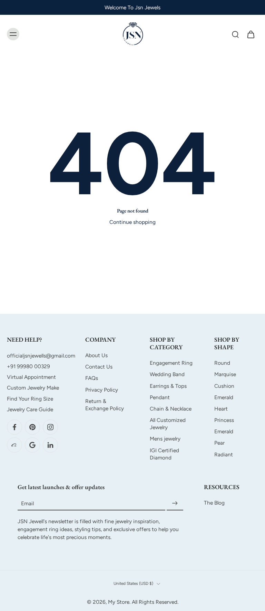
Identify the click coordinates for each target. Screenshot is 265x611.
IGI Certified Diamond (164, 454)
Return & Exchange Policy (104, 405)
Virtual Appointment (31, 377)
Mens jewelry (165, 439)
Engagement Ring (171, 363)
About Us (96, 355)
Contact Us (98, 366)
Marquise (225, 374)
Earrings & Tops (168, 386)
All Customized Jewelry (168, 424)
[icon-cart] (250, 34)
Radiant (223, 454)
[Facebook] (14, 427)
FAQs (91, 378)
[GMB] (32, 445)
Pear (219, 443)
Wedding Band (167, 374)
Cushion (224, 386)
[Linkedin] (50, 445)
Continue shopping (132, 222)
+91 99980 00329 (28, 366)
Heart (221, 408)
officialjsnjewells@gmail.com (41, 355)
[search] (235, 34)
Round (222, 363)
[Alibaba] (14, 445)
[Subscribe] (175, 503)
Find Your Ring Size (30, 398)
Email (27, 503)
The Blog (214, 502)
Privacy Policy (101, 389)
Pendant (160, 397)
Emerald (223, 397)
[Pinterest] (32, 427)
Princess (224, 420)
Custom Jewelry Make (33, 388)
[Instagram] (50, 427)
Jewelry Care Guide (30, 409)
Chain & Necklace (171, 408)
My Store (118, 602)
